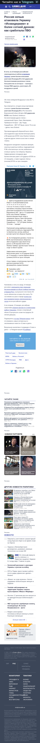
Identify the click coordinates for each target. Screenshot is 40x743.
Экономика (27, 699)
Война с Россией (18, 356)
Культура (26, 682)
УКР (30, 6)
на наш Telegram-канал (22, 318)
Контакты (26, 666)
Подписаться (20, 345)
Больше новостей (19, 620)
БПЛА (7, 356)
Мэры (11, 697)
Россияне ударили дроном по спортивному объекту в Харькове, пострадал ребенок (19, 414)
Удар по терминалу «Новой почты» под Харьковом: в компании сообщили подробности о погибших (19, 425)
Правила (26, 669)
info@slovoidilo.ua (20, 707)
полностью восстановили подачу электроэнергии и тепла (18, 299)
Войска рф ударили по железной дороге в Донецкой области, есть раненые (18, 419)
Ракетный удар (10, 353)
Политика (27, 693)
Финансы (26, 697)
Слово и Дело (7, 12)
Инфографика (20, 625)
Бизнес (26, 679)
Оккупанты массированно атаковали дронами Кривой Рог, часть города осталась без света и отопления (19, 403)
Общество (27, 690)
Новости (9, 535)
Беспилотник (23, 353)
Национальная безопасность (28, 12)
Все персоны (14, 699)
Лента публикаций (16, 12)
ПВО (20, 360)
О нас (26, 663)
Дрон (27, 360)
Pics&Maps (27, 329)
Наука (25, 684)
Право (25, 695)
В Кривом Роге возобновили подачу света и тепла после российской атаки (19, 409)
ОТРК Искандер (10, 360)
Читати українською (11, 44)
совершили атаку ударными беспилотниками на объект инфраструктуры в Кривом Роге (19, 289)
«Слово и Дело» (16, 652)
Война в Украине (10, 363)
